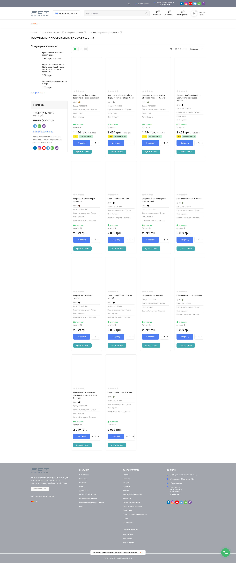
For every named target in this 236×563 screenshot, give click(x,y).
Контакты (83, 483)
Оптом (81, 487)
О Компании (84, 475)
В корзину (82, 143)
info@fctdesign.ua (43, 131)
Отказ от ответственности (132, 506)
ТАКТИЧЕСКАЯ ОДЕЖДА (50, 32)
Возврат (126, 483)
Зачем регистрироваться (132, 495)
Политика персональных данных (42, 497)
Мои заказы (127, 538)
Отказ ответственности (88, 499)
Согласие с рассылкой (87, 495)
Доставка (126, 479)
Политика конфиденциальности (91, 503)
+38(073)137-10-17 (164, 2)
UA (129, 3)
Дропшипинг (84, 491)
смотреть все (37, 93)
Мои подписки (128, 542)
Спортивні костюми (75, 32)
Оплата (125, 475)
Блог (81, 506)
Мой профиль (128, 534)
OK (141, 553)
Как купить (127, 499)
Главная (34, 32)
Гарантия (82, 479)
